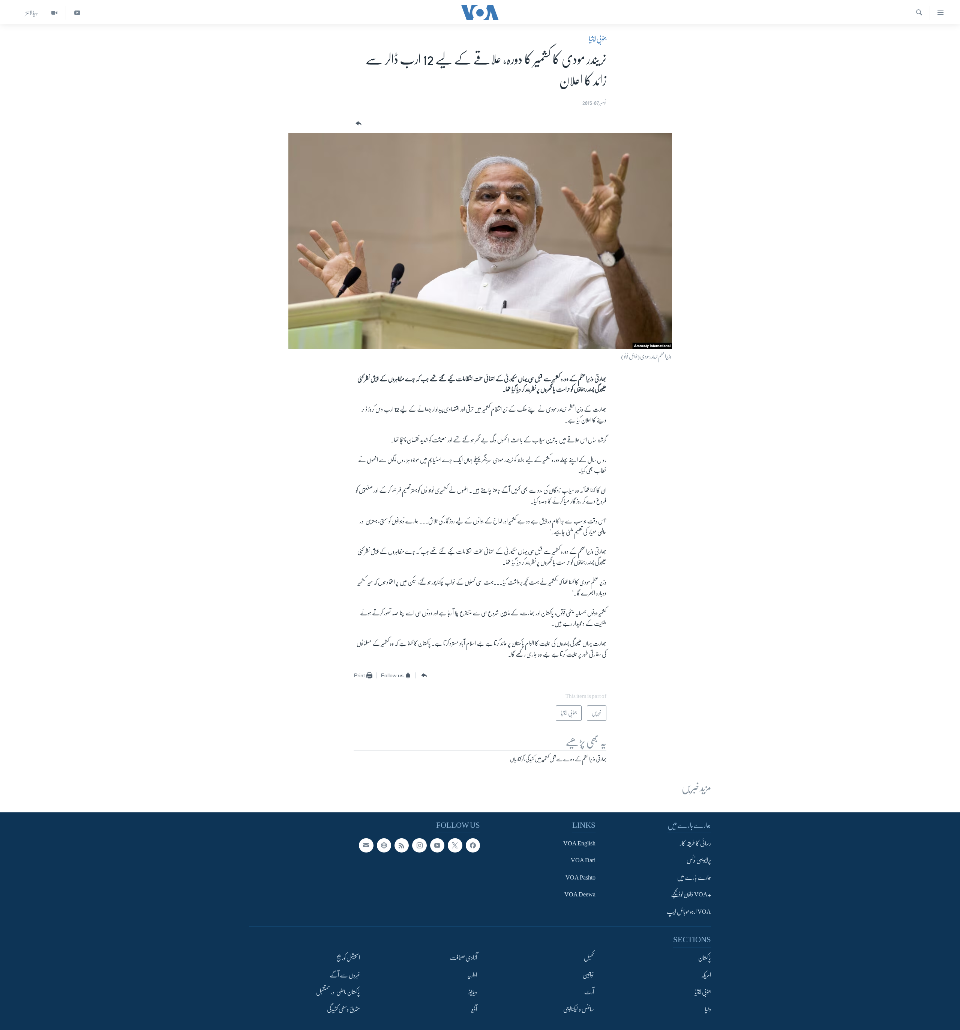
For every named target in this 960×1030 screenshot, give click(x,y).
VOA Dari (583, 860)
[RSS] (401, 845)
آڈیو (474, 1009)
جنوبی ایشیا (597, 39)
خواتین (588, 975)
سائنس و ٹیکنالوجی (578, 1009)
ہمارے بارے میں (694, 877)
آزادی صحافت (463, 958)
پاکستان (704, 958)
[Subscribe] (366, 845)
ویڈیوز (472, 992)
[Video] (54, 13)
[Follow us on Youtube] (437, 845)
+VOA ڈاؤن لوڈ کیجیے (691, 894)
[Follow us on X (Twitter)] (455, 845)
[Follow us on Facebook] (473, 845)
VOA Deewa (580, 894)
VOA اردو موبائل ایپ (689, 911)
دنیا (708, 1009)
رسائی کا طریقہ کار (695, 843)
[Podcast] (384, 845)
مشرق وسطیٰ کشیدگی (343, 1009)
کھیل (589, 958)
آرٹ (589, 992)
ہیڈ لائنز (32, 12)
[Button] (358, 123)
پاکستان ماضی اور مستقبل (338, 992)
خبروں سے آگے (345, 975)
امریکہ (706, 975)
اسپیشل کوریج (348, 958)
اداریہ (472, 975)
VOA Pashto (581, 877)
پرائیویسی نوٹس (699, 860)
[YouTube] (77, 13)
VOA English (579, 843)
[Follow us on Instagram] (419, 845)
